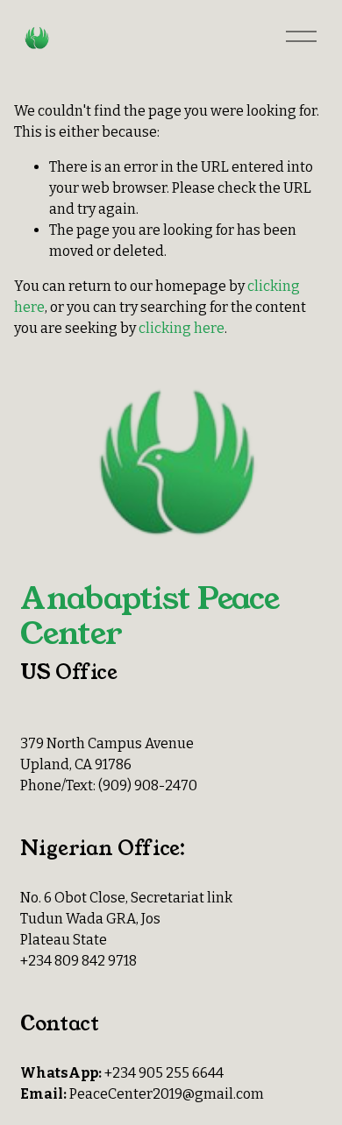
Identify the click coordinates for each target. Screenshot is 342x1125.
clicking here (181, 328)
